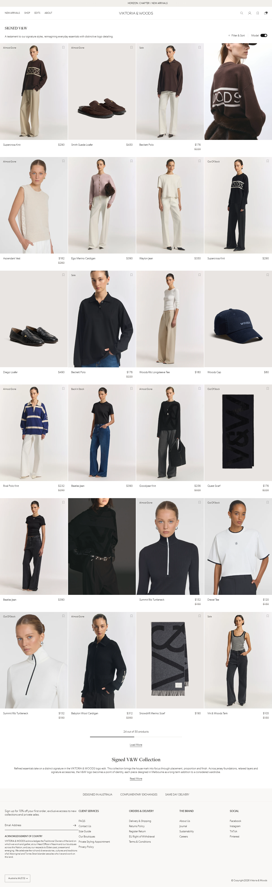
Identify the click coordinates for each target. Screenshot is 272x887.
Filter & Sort (238, 35)
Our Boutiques (87, 836)
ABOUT (48, 13)
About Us (184, 821)
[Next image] (63, 91)
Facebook (235, 821)
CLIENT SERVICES (89, 811)
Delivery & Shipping (140, 821)
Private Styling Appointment (94, 841)
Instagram (235, 826)
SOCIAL (234, 811)
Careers (183, 836)
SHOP (27, 13)
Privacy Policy (86, 847)
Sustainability (186, 831)
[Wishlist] (258, 13)
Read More (136, 778)
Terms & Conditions (140, 841)
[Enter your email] (74, 825)
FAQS (82, 821)
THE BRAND (186, 811)
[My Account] (250, 13)
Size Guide (85, 831)
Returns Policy (137, 826)
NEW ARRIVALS (12, 13)
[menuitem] (13, 13)
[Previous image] (5, 91)
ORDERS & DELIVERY (141, 811)
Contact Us (85, 826)
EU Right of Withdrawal (142, 836)
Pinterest (234, 836)
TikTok (233, 831)
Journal (183, 826)
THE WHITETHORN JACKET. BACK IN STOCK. (183, 3)
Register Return (137, 831)
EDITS (37, 13)
